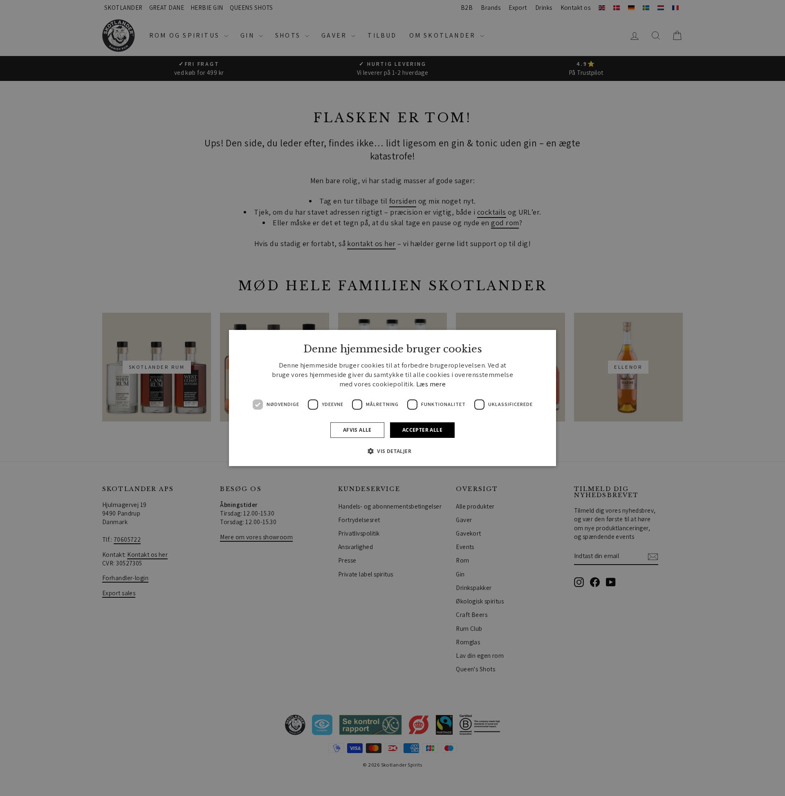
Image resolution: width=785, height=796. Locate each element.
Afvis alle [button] (357, 429)
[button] (392, 451)
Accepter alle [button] (422, 429)
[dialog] (392, 398)
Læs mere (431, 383)
